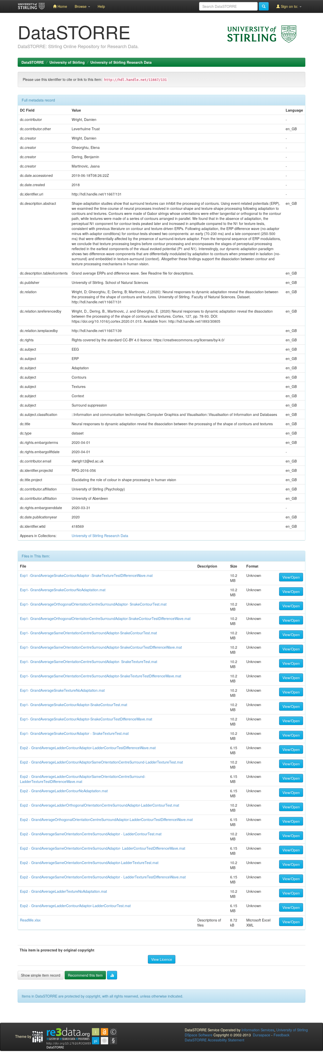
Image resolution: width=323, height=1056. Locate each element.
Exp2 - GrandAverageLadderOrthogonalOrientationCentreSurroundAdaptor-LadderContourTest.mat (99, 805)
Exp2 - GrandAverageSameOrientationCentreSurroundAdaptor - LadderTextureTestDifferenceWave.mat (103, 876)
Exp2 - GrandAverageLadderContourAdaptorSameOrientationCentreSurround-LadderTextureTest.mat (101, 762)
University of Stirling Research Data (121, 62)
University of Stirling (67, 62)
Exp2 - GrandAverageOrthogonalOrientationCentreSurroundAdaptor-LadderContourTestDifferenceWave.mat (106, 819)
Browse (81, 6)
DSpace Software (198, 1034)
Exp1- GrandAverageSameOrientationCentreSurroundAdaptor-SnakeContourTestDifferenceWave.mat (101, 647)
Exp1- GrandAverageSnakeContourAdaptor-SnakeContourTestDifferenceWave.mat (86, 718)
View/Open (291, 577)
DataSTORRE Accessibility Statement (214, 1039)
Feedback (281, 1034)
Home (62, 6)
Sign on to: (289, 6)
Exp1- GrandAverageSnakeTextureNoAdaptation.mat (62, 690)
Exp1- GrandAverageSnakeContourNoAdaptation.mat (62, 589)
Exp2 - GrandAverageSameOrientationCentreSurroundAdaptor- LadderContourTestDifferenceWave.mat (102, 848)
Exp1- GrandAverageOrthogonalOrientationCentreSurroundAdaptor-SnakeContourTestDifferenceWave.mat (105, 618)
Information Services (257, 1029)
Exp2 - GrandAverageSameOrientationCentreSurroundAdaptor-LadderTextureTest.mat (89, 862)
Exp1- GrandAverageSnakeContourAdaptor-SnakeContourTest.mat (73, 704)
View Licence (161, 959)
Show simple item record (40, 975)
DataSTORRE (32, 62)
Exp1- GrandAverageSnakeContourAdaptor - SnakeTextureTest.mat (74, 733)
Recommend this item (85, 975)
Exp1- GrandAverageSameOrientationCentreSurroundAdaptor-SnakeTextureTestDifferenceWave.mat (100, 675)
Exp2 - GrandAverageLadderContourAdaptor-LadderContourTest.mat (75, 905)
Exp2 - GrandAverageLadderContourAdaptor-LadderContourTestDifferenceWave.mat (88, 747)
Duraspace (261, 1034)
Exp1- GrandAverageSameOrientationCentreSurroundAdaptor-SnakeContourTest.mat (88, 632)
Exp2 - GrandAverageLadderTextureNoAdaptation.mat (63, 891)
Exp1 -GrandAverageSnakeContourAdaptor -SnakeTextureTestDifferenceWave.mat (86, 575)
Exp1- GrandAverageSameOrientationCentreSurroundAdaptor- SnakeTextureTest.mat (88, 661)
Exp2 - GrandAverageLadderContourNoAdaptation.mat (64, 790)
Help (101, 6)
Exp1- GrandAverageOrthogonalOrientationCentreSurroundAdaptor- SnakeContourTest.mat (93, 604)
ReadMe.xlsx (30, 919)
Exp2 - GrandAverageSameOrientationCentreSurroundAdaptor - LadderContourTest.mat (91, 833)
